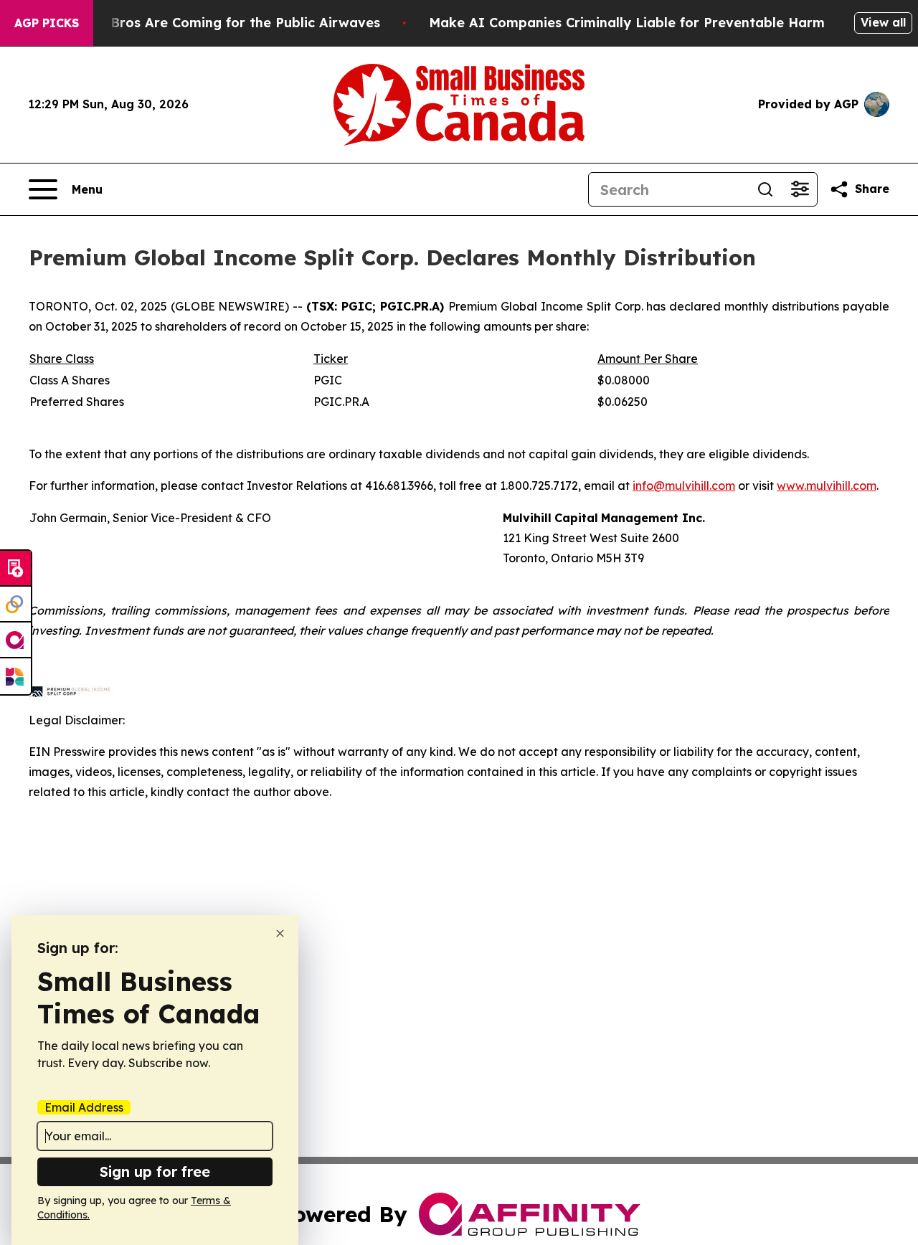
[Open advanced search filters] (799, 189)
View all (883, 22)
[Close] (280, 933)
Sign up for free (155, 1171)
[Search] (765, 189)
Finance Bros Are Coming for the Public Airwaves (217, 22)
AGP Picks (46, 23)
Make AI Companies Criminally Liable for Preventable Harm (627, 22)
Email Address (83, 1107)
